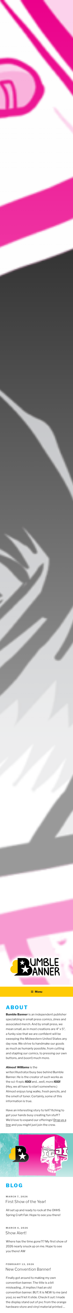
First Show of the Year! (25, 1201)
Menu (38, 991)
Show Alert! (15, 1233)
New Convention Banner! (28, 1269)
